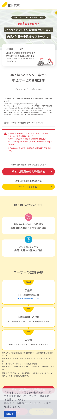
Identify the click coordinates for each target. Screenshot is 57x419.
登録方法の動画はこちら (30, 298)
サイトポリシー (35, 403)
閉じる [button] (10, 413)
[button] (22, 406)
